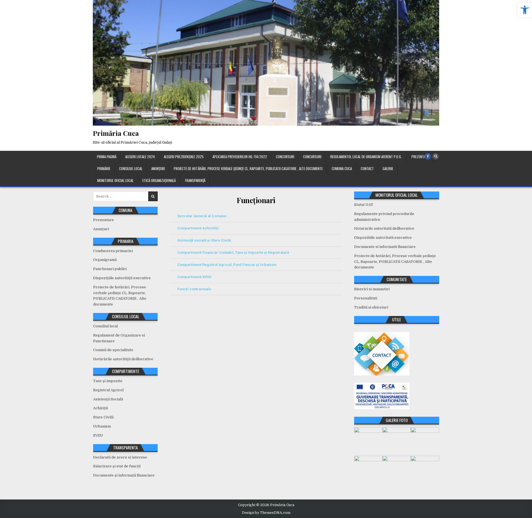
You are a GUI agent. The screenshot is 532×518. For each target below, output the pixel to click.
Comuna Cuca (342, 168)
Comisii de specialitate (113, 350)
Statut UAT (363, 205)
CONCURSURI (285, 156)
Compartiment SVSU (194, 277)
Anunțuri (158, 168)
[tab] (256, 216)
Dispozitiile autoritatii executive (383, 237)
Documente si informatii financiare (385, 247)
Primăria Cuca (116, 133)
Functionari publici (110, 269)
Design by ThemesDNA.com (266, 513)
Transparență (195, 180)
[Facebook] (427, 156)
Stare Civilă (103, 417)
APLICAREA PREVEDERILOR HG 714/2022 (240, 156)
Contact (367, 168)
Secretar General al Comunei (202, 216)
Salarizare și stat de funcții (116, 466)
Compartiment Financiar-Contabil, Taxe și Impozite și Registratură (233, 252)
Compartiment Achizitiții (198, 228)
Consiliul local (130, 168)
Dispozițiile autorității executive (122, 278)
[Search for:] (125, 196)
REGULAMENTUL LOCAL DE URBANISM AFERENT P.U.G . (366, 156)
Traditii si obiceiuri (371, 307)
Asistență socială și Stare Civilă (204, 240)
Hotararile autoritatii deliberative (384, 228)
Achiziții (100, 408)
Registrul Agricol (108, 390)
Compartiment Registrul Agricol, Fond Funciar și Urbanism (226, 265)
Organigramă (105, 260)
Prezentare (420, 156)
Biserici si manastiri (372, 289)
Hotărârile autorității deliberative (123, 359)
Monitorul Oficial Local (115, 180)
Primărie (103, 168)
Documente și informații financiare (124, 475)
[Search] (435, 156)
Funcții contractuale (194, 289)
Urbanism (102, 426)
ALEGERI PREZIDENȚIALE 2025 (184, 156)
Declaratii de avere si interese (120, 457)
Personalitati (365, 298)
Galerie (388, 168)
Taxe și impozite (107, 381)
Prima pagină (106, 156)
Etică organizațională (159, 180)
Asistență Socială (108, 399)
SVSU (98, 435)
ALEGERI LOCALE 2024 (140, 156)
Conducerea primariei (113, 251)
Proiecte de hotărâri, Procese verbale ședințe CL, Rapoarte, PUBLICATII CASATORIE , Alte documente (248, 168)
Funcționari (256, 200)
